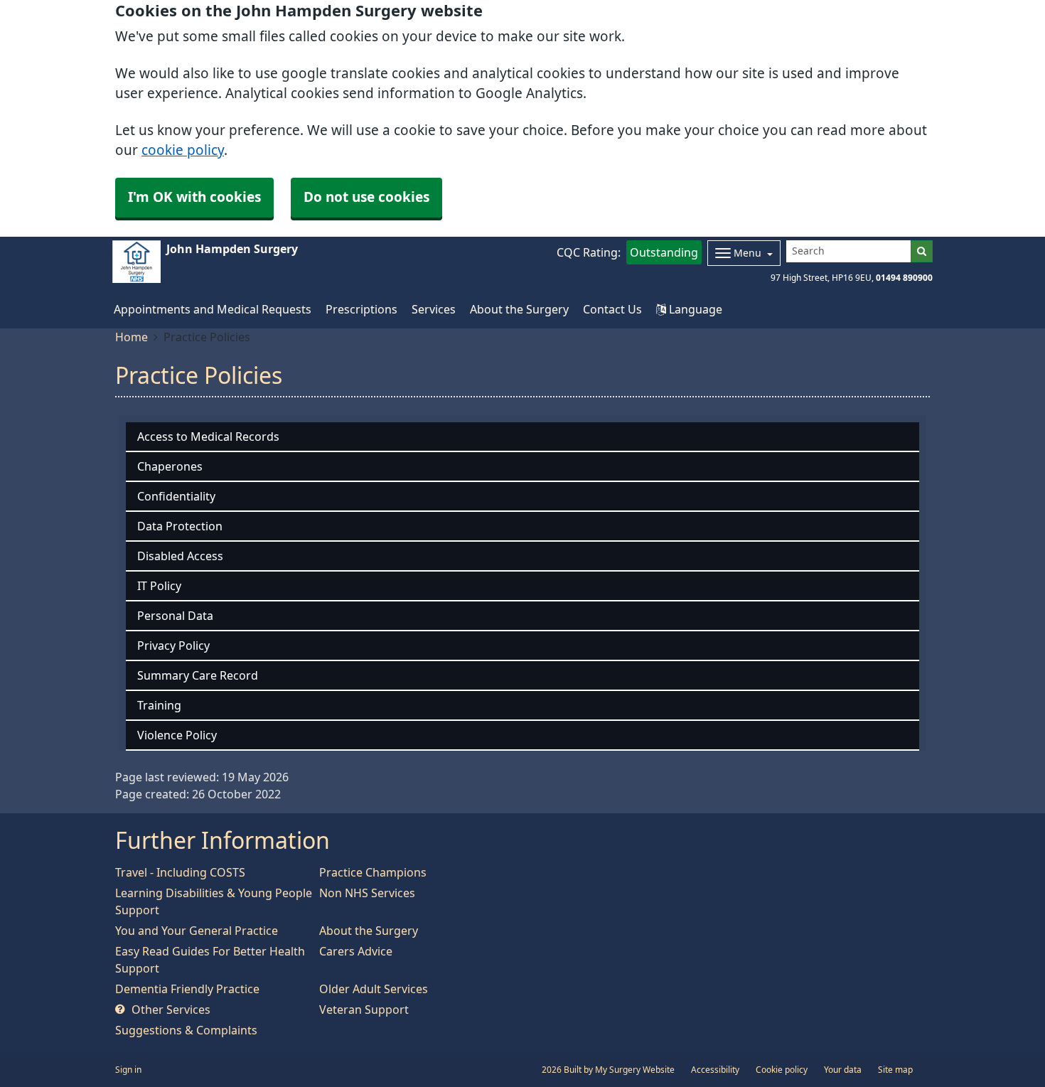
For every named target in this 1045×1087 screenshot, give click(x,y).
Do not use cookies (366, 197)
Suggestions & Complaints (186, 1030)
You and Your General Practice (196, 930)
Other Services (169, 1009)
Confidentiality (176, 496)
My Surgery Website (635, 1070)
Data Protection (180, 526)
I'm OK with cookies (194, 197)
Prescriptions (361, 309)
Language (694, 309)
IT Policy (159, 585)
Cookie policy (782, 1070)
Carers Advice (355, 951)
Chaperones (170, 466)
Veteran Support (364, 1009)
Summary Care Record (197, 675)
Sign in (128, 1070)
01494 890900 (904, 278)
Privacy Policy (173, 645)
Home (131, 337)
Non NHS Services (367, 893)
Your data (843, 1070)
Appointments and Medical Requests (212, 309)
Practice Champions (373, 872)
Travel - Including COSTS (180, 872)
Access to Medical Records (208, 436)
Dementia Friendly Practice (187, 989)
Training (159, 705)
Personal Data (175, 615)
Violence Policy (177, 735)
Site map (895, 1070)
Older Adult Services (373, 989)
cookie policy (182, 150)
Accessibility (715, 1070)
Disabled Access (180, 556)
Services (434, 309)
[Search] (922, 251)
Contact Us (612, 309)
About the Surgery (519, 309)
